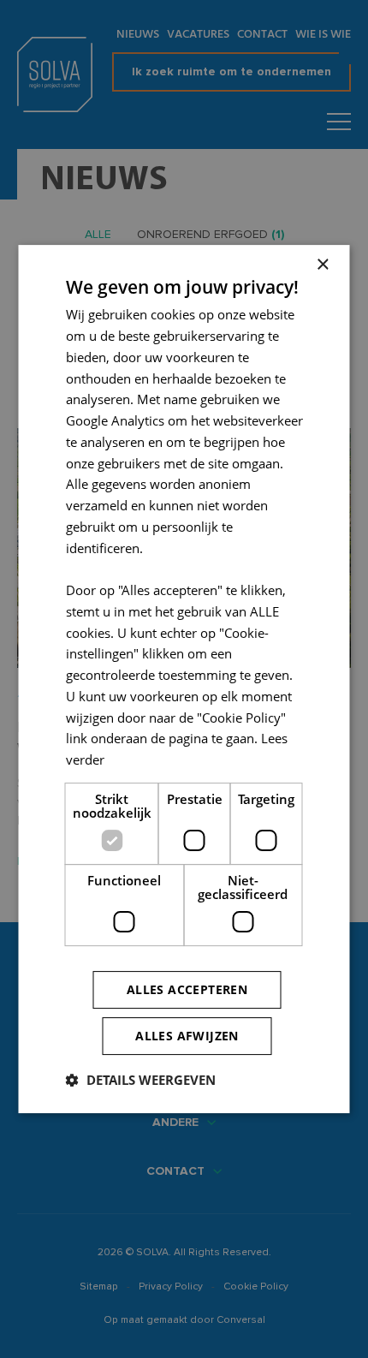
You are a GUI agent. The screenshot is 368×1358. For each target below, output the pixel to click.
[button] (141, 1079)
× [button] (322, 265)
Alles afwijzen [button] (187, 1035)
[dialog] (184, 679)
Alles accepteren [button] (187, 989)
